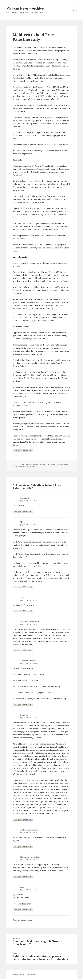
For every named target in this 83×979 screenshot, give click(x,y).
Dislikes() (27, 450)
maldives (21, 467)
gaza (66, 464)
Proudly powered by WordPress (24, 975)
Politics (43, 464)
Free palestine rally (56, 464)
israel (15, 467)
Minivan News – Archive (25, 8)
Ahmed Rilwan (32, 464)
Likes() (17, 450)
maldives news (30, 467)
